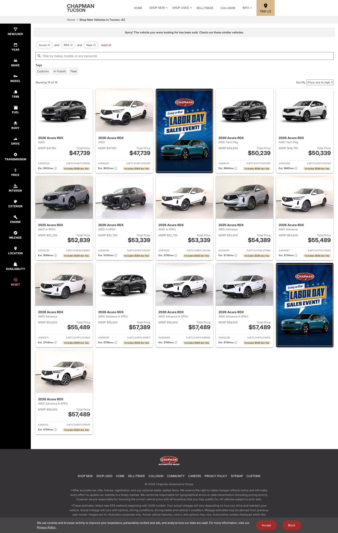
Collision (228, 8)
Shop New (157, 7)
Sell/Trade (205, 8)
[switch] (43, 71)
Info (245, 7)
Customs (253, 476)
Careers (194, 476)
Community (176, 476)
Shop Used (180, 7)
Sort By (301, 82)
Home (138, 8)
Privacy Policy (216, 476)
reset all (106, 45)
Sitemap (237, 476)
